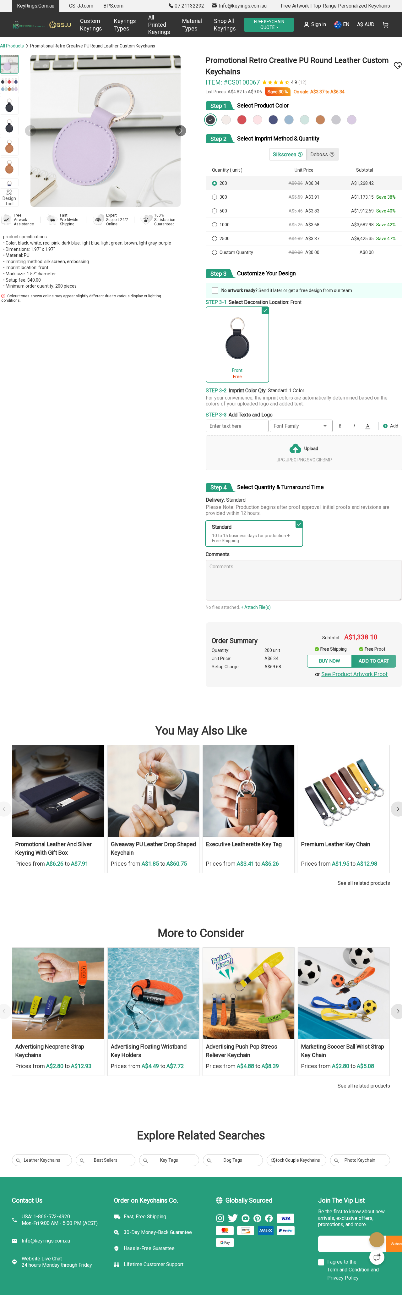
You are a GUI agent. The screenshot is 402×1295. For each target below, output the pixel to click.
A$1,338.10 (364, 638)
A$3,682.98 (362, 226)
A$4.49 (151, 1077)
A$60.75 (176, 875)
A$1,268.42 (362, 184)
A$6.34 (341, 93)
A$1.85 (151, 875)
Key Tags (169, 1172)
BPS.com (113, 6)
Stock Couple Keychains (296, 1172)
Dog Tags (233, 1172)
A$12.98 (367, 875)
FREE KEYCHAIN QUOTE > (265, 24)
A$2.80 (55, 1077)
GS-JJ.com (81, 6)
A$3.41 (246, 875)
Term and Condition (348, 1285)
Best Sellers (105, 1172)
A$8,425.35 (362, 240)
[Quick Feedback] (376, 1257)
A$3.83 (314, 212)
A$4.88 (246, 1077)
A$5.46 (298, 212)
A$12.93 (81, 1077)
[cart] (385, 25)
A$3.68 (314, 226)
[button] (177, 131)
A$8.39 (270, 1077)
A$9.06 (259, 93)
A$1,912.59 (362, 212)
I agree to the (341, 1277)
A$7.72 (175, 1077)
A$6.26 (55, 875)
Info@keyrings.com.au (46, 1256)
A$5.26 (298, 226)
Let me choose (100, 1278)
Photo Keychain (360, 1172)
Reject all (282, 1269)
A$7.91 (79, 875)
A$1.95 (341, 875)
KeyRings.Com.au (35, 6)
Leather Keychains (42, 1172)
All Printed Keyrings (151, 25)
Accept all (282, 1253)
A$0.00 (298, 253)
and (375, 1285)
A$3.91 (314, 198)
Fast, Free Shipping (145, 1232)
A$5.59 (298, 198)
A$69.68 (279, 672)
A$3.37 (321, 93)
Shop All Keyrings (217, 24)
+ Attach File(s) (260, 607)
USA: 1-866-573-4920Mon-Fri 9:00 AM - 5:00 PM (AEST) (60, 1235)
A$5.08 (365, 1077)
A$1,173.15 (362, 198)
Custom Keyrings (83, 24)
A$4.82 (239, 93)
